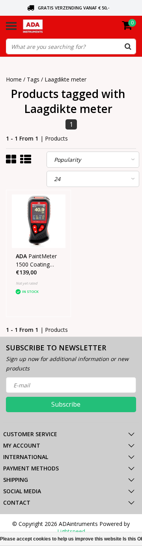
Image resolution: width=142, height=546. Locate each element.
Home (14, 79)
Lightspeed (71, 531)
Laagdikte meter (65, 79)
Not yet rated (26, 283)
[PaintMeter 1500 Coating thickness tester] (38, 221)
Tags (33, 79)
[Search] (128, 46)
